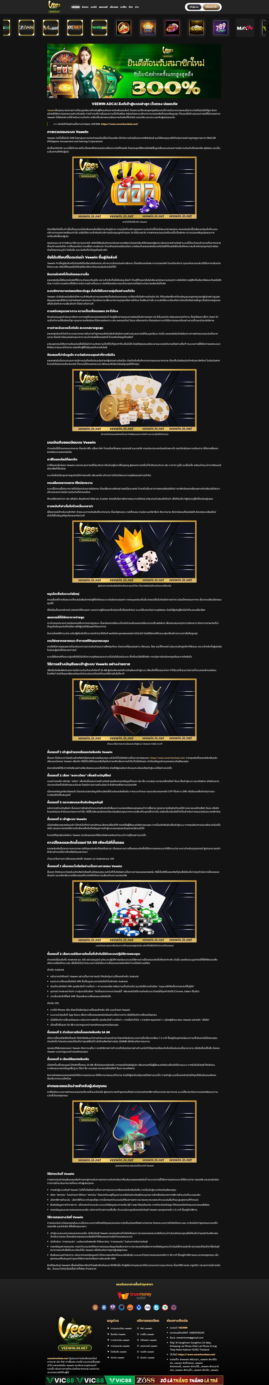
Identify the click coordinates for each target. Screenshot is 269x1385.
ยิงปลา (85, 7)
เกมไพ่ (94, 7)
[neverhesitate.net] (57, 7)
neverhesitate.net (57, 1358)
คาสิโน (123, 7)
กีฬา (131, 7)
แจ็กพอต (114, 7)
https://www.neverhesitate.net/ (119, 124)
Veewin (75, 7)
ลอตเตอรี (103, 7)
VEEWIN (182, 1328)
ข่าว (137, 7)
